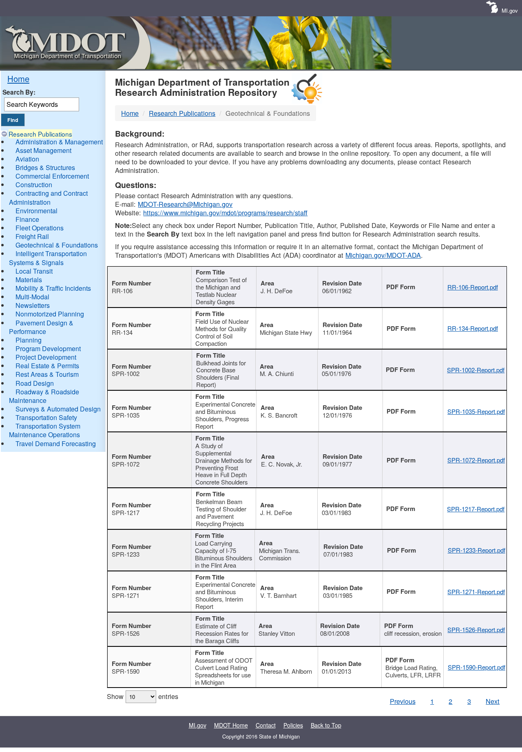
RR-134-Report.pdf (472, 328)
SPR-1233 (125, 554)
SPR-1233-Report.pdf (476, 550)
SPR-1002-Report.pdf (475, 369)
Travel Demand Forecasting (55, 443)
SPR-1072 (125, 464)
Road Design (34, 383)
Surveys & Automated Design (58, 409)
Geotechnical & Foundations (56, 245)
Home (18, 78)
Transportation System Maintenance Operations (44, 430)
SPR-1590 (125, 671)
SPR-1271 (125, 595)
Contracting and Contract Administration (48, 197)
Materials (28, 279)
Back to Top (326, 725)
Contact (266, 725)
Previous (403, 701)
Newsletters (32, 305)
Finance (27, 219)
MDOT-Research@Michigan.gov (185, 204)
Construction (33, 184)
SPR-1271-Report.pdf (476, 591)
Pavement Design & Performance (41, 327)
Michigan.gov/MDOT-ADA (383, 255)
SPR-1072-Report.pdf (476, 460)
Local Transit (34, 271)
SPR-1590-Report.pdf (476, 667)
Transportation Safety (46, 417)
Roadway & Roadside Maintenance (44, 396)
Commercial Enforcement (52, 176)
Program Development (48, 348)
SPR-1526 (125, 633)
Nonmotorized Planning (49, 313)
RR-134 (122, 332)
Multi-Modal (32, 296)
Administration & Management (59, 141)
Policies (293, 725)
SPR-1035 (125, 415)
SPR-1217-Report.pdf (475, 508)
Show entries (142, 696)
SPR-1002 (125, 373)
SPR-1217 (125, 512)
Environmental (36, 210)
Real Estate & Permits (47, 365)
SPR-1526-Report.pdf (476, 629)
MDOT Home (231, 725)
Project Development (45, 357)
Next (493, 701)
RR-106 (122, 290)
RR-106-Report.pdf (472, 287)
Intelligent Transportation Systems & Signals (48, 258)
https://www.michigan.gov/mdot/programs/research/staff (225, 212)
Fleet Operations (39, 227)
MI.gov (510, 10)
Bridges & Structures (45, 167)
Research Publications (40, 133)
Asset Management (43, 150)
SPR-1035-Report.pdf (476, 411)
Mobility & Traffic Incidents (53, 288)
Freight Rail (32, 236)
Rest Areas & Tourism (47, 374)
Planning (28, 340)
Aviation (27, 159)
